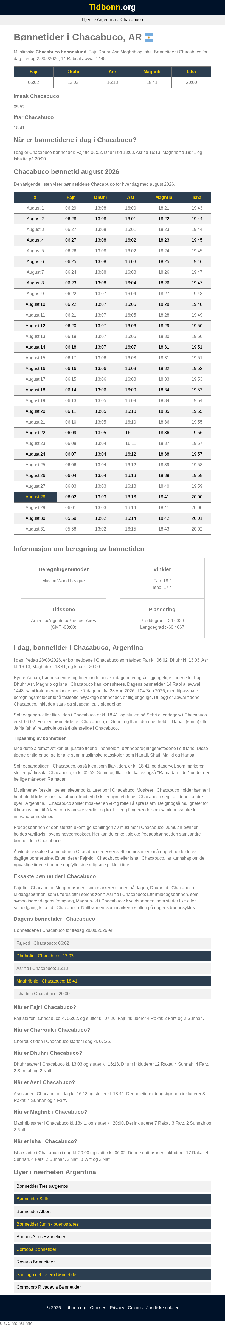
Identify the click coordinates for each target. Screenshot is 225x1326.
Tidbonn (105, 7)
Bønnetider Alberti (34, 1211)
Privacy (117, 1307)
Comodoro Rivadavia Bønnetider (48, 1287)
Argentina (106, 19)
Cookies (98, 1307)
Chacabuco (131, 19)
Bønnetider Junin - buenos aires (47, 1224)
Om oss (135, 1307)
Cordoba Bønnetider (36, 1249)
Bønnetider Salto (32, 1199)
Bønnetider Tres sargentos (42, 1186)
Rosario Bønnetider (35, 1262)
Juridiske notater (162, 1307)
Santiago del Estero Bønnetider (47, 1274)
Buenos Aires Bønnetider (40, 1236)
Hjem (87, 19)
